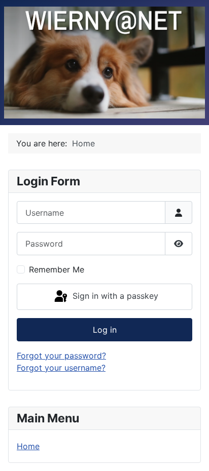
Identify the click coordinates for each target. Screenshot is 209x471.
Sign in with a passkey (114, 296)
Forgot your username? (61, 368)
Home (28, 446)
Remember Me (56, 269)
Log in (105, 330)
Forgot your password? (61, 355)
